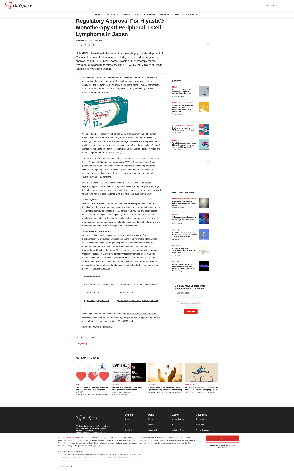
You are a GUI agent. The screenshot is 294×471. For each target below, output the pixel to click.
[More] (102, 15)
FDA (77, 384)
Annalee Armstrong (178, 96)
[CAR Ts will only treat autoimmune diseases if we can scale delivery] (204, 250)
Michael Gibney (177, 223)
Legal (174, 87)
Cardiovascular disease (182, 103)
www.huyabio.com (101, 269)
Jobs (137, 15)
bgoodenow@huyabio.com (96, 300)
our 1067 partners (72, 437)
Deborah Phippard (178, 239)
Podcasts (112, 15)
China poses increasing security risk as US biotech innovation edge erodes (184, 219)
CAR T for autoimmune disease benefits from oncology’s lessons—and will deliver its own (184, 235)
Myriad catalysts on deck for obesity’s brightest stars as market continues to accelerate (183, 266)
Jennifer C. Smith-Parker (119, 394)
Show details (63, 466)
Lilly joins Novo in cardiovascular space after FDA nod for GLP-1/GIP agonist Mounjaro (92, 389)
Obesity (175, 261)
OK (222, 438)
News (97, 15)
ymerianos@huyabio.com (129, 300)
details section (136, 460)
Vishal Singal (176, 255)
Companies (149, 15)
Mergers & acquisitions (182, 125)
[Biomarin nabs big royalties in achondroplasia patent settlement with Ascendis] (204, 91)
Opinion (175, 230)
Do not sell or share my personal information (222, 446)
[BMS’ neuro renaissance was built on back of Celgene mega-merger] (204, 203)
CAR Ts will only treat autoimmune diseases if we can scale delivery (183, 250)
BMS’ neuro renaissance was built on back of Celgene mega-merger (183, 203)
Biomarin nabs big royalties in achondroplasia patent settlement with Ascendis (183, 92)
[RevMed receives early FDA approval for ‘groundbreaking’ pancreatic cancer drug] (165, 372)
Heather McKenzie (178, 208)
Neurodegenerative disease (184, 198)
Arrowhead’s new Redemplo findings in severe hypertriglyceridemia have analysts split (182, 108)
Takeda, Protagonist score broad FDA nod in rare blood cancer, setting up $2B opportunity (184, 145)
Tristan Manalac (177, 114)
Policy (175, 214)
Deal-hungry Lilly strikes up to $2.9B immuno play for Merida (183, 129)
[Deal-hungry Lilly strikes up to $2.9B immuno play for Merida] (204, 129)
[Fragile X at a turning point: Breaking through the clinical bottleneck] (129, 372)
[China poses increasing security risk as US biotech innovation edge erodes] (204, 218)
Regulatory (82, 344)
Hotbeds (164, 15)
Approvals (176, 140)
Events (126, 15)
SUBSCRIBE (270, 5)
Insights (115, 384)
